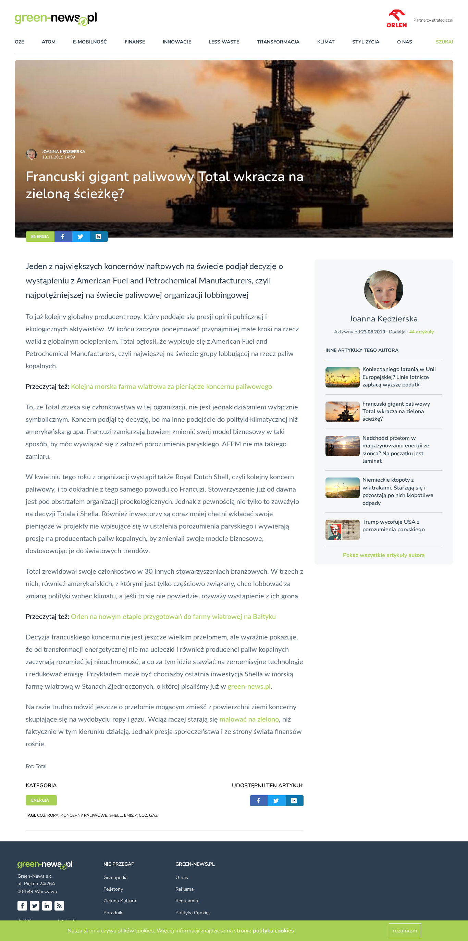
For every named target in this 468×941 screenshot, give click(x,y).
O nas (404, 42)
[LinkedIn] (47, 906)
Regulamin (186, 901)
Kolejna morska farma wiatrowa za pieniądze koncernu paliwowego (171, 386)
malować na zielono (248, 719)
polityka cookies (273, 930)
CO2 (41, 815)
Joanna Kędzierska (63, 151)
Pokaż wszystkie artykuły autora (384, 555)
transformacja (278, 42)
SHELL (115, 815)
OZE (19, 42)
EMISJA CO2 (135, 815)
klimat (326, 42)
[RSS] (59, 906)
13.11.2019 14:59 (58, 157)
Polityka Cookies (193, 913)
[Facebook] (22, 906)
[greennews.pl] (69, 19)
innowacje (177, 42)
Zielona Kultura (119, 901)
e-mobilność (90, 42)
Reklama (184, 889)
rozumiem (405, 930)
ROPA (53, 815)
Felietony (113, 889)
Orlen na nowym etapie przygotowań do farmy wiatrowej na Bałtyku (173, 616)
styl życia (365, 42)
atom (49, 42)
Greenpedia (115, 877)
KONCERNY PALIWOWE (84, 815)
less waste (224, 42)
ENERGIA (40, 236)
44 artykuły (421, 332)
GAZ (153, 815)
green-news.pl (249, 686)
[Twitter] (34, 906)
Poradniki (113, 913)
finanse (135, 42)
